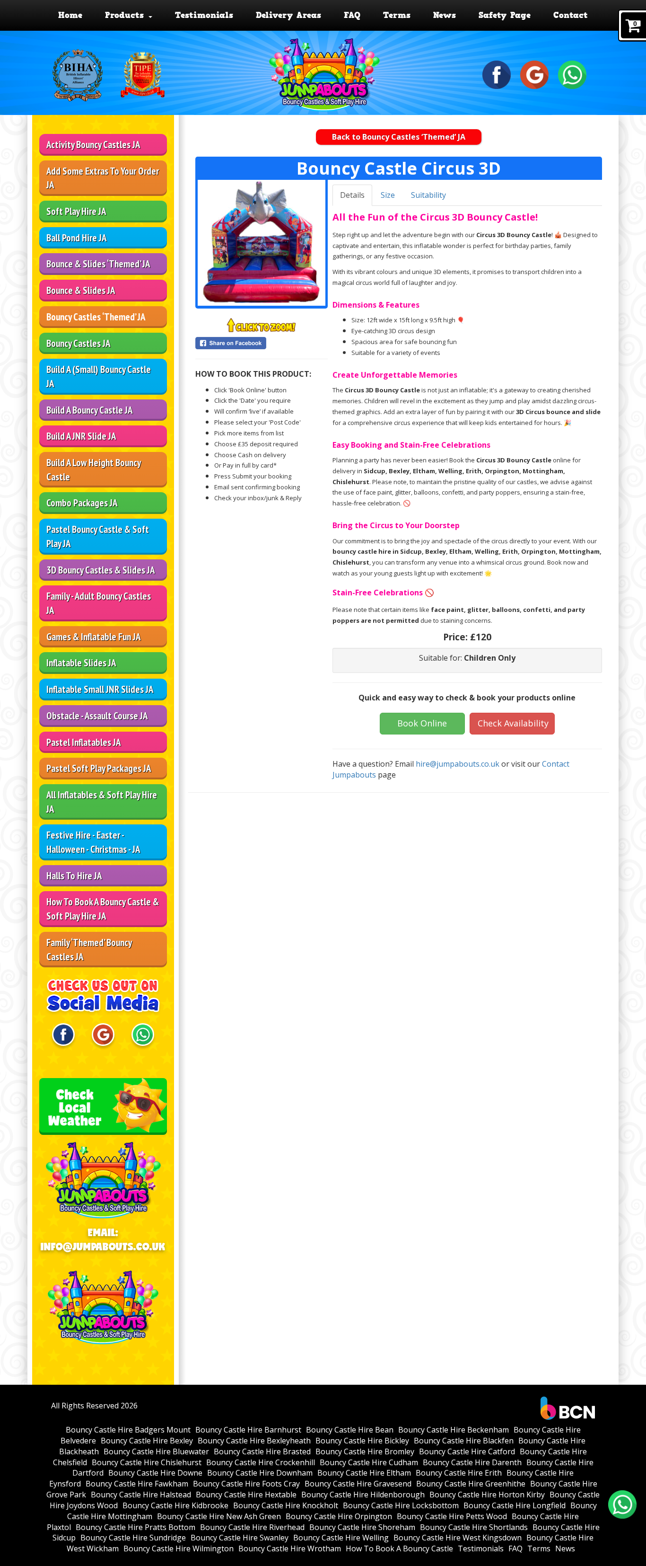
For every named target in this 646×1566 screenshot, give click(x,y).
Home (70, 15)
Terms (396, 15)
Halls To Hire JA (74, 875)
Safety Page (505, 15)
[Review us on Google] (534, 74)
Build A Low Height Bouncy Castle (93, 469)
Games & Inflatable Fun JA (93, 636)
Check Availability (513, 723)
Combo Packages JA (81, 502)
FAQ (352, 15)
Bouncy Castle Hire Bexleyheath (254, 1440)
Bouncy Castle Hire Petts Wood (452, 1516)
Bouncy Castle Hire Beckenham (453, 1429)
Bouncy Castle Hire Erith (459, 1473)
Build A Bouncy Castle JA (89, 410)
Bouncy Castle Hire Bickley (362, 1440)
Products (126, 15)
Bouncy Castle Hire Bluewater (156, 1451)
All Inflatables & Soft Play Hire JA (101, 801)
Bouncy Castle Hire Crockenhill (260, 1462)
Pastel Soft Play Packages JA (98, 768)
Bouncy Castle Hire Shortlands (474, 1527)
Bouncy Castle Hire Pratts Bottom (135, 1527)
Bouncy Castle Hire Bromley (364, 1451)
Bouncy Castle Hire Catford (467, 1451)
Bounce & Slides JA (80, 290)
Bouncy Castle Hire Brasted (262, 1451)
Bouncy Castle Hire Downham (260, 1473)
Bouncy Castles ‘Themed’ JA (95, 316)
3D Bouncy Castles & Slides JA (100, 570)
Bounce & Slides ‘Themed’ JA (98, 263)
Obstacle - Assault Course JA (97, 715)
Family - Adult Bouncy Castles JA (98, 603)
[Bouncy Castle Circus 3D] (261, 243)
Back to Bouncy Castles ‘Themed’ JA (398, 137)
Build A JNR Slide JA (81, 436)
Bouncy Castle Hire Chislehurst (146, 1462)
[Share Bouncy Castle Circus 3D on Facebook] (261, 343)
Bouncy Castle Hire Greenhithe (470, 1483)
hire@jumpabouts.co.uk (457, 764)
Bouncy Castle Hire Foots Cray (246, 1483)
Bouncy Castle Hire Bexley (147, 1440)
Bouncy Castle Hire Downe (155, 1473)
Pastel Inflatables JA (83, 742)
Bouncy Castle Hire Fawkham (137, 1483)
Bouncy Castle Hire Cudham (369, 1462)
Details (352, 195)
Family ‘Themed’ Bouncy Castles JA (89, 949)
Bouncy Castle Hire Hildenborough (363, 1494)
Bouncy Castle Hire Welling (341, 1537)
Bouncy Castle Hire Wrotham (289, 1548)
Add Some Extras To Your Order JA (102, 178)
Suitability (428, 195)
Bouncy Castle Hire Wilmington (178, 1548)
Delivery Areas (288, 15)
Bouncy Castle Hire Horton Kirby (487, 1494)
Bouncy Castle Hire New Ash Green (219, 1516)
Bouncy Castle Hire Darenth (472, 1462)
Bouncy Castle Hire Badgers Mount (128, 1429)
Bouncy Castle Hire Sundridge (133, 1537)
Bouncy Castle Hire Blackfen (464, 1440)
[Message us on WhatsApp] (572, 74)
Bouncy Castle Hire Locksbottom (401, 1505)
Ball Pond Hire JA (76, 237)
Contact (570, 15)
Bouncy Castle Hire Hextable (246, 1494)
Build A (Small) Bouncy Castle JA (98, 376)
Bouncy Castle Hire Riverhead (252, 1527)
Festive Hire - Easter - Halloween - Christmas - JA (93, 842)
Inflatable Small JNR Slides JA (99, 689)
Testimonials (204, 15)
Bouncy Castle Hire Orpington (339, 1516)
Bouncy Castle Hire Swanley (239, 1537)
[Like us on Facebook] (496, 74)
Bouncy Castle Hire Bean (349, 1429)
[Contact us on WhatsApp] (622, 1504)
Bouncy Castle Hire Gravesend (358, 1483)
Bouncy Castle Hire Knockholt (285, 1505)
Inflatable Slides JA (81, 662)
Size (388, 195)
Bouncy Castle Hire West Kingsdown (457, 1537)
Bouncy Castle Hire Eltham (364, 1473)
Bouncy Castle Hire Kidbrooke (175, 1505)
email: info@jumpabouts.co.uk (103, 1240)
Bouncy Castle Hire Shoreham (362, 1527)
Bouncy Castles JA (78, 343)
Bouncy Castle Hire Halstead (141, 1494)
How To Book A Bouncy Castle (399, 1548)
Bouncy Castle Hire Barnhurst (248, 1429)
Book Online (422, 723)
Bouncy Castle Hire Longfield (514, 1505)
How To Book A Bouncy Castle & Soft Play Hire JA (102, 908)
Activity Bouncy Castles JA (93, 144)
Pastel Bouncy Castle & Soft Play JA (97, 536)
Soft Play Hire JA (76, 211)
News (444, 15)
